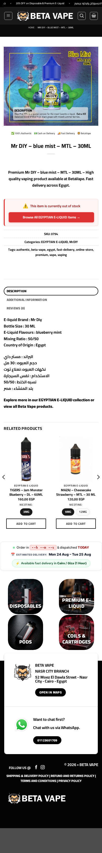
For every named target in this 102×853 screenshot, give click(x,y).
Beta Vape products (35, 406)
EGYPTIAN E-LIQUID (54, 242)
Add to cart (26, 524)
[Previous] (4, 487)
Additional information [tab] (27, 300)
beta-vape (38, 249)
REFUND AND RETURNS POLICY (72, 776)
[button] (8, 16)
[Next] (98, 487)
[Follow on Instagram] (43, 767)
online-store (84, 249)
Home (31, 27)
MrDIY (73, 242)
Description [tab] (17, 291)
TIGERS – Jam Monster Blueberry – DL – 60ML (26, 492)
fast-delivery (66, 249)
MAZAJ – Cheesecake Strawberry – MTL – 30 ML (76, 492)
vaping (62, 255)
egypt (51, 249)
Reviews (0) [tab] (16, 308)
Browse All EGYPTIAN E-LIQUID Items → (51, 217)
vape (53, 255)
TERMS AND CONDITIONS (38, 781)
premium (41, 255)
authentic (23, 249)
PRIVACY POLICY (69, 781)
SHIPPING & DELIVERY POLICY (27, 776)
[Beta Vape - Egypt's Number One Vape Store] (45, 16)
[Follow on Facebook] (36, 767)
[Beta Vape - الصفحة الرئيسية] (37, 798)
